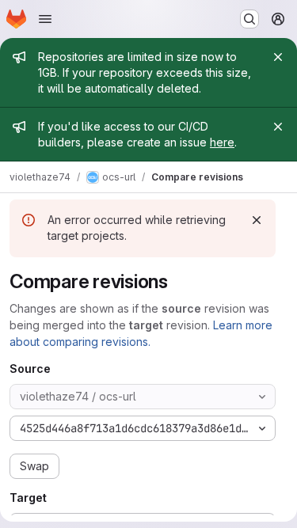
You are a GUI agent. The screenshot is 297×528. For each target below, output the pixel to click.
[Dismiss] (256, 220)
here (222, 142)
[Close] (277, 56)
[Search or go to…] (249, 18)
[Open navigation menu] (45, 19)
